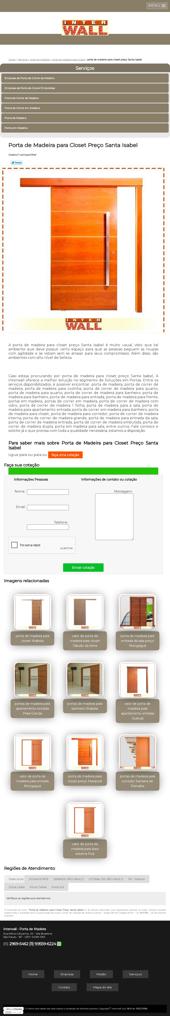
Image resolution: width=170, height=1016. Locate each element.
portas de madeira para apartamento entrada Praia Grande (32, 708)
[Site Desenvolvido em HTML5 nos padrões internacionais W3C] (13, 1012)
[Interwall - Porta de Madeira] (85, 25)
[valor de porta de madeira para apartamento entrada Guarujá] (137, 677)
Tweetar (17, 162)
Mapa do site (102, 987)
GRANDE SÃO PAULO (68, 879)
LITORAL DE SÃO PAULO (106, 879)
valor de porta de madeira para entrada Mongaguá (32, 781)
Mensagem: (123, 491)
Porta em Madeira (16, 127)
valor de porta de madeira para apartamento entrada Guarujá (137, 711)
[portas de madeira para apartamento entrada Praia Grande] (32, 677)
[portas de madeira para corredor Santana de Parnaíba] (137, 750)
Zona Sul (57, 887)
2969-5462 (18, 943)
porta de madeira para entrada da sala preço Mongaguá (137, 641)
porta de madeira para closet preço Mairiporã (85, 778)
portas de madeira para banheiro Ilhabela (84, 706)
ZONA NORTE (38, 879)
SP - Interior (136, 879)
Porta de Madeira (15, 118)
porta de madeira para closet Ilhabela (32, 638)
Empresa (67, 974)
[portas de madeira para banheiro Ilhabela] (85, 677)
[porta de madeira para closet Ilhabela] (32, 610)
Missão (101, 974)
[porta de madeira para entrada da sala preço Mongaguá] (137, 610)
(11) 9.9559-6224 (42, 943)
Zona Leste (17, 887)
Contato (64, 987)
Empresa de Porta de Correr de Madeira (29, 78)
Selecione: (16, 879)
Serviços (85, 68)
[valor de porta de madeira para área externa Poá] (85, 818)
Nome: (21, 491)
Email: (21, 507)
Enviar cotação (83, 568)
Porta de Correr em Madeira (22, 108)
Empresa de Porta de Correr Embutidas (30, 88)
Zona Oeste (38, 887)
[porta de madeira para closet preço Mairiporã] (85, 750)
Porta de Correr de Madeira (22, 98)
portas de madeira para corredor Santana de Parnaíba (137, 781)
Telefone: (61, 522)
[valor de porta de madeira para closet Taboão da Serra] (85, 610)
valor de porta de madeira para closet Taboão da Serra (85, 641)
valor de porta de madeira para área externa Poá (85, 849)
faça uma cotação (65, 455)
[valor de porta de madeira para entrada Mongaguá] (32, 750)
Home (33, 974)
